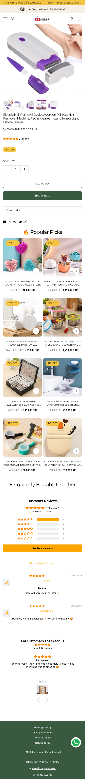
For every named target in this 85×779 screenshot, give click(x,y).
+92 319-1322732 (43, 775)
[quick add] (36, 271)
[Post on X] (9, 222)
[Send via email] (20, 222)
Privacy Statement (42, 732)
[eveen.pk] (42, 18)
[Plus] (24, 169)
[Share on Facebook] (4, 222)
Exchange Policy (42, 727)
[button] (11, 138)
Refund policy (42, 742)
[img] (36, 575)
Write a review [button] (42, 548)
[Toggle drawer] (5, 19)
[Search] (13, 19)
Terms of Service (42, 737)
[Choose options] (76, 271)
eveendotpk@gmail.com (44, 768)
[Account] (72, 19)
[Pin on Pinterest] (15, 222)
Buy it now (42, 195)
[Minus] (7, 169)
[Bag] (79, 19)
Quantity (9, 160)
